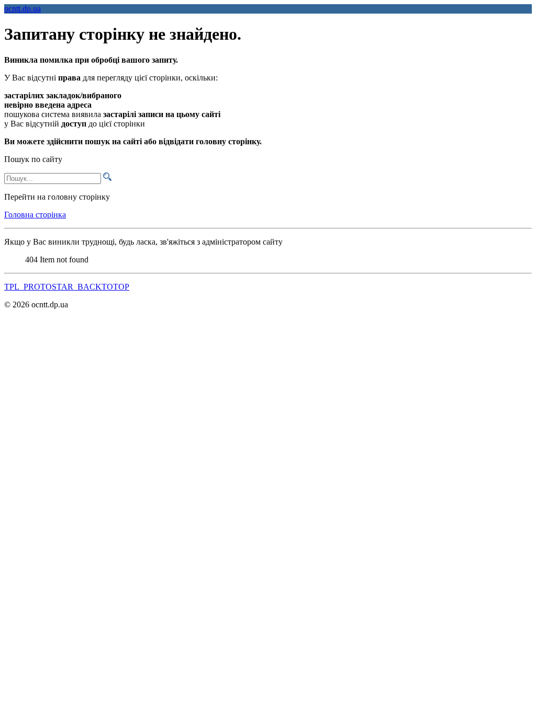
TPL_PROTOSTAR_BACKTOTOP (66, 286)
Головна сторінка (35, 214)
